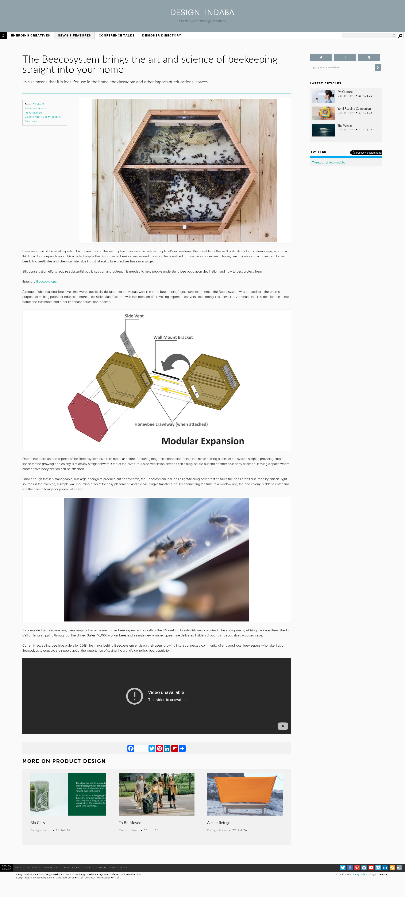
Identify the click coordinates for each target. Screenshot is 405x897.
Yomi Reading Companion (354, 108)
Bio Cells (37, 822)
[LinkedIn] (167, 748)
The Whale (345, 125)
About (19, 867)
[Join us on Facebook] (345, 57)
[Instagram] (364, 867)
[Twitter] (151, 748)
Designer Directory (161, 35)
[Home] (202, 13)
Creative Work (32, 117)
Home (3, 35)
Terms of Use (118, 867)
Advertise (50, 867)
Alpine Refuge (218, 822)
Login (87, 867)
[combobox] (369, 35)
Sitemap (100, 867)
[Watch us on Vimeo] (378, 867)
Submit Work (70, 867)
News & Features (74, 35)
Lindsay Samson (37, 108)
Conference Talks (117, 35)
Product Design (33, 112)
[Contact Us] (399, 867)
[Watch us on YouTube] (371, 867)
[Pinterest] (159, 748)
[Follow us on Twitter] (321, 57)
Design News (40, 830)
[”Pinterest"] (369, 57)
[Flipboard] (174, 748)
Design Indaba (360, 874)
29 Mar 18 (39, 104)
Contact (34, 867)
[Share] (182, 748)
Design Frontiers (52, 117)
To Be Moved (130, 822)
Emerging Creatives (30, 35)
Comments (31, 121)
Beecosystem (46, 282)
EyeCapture (345, 91)
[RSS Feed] (392, 867)
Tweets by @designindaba (328, 162)
